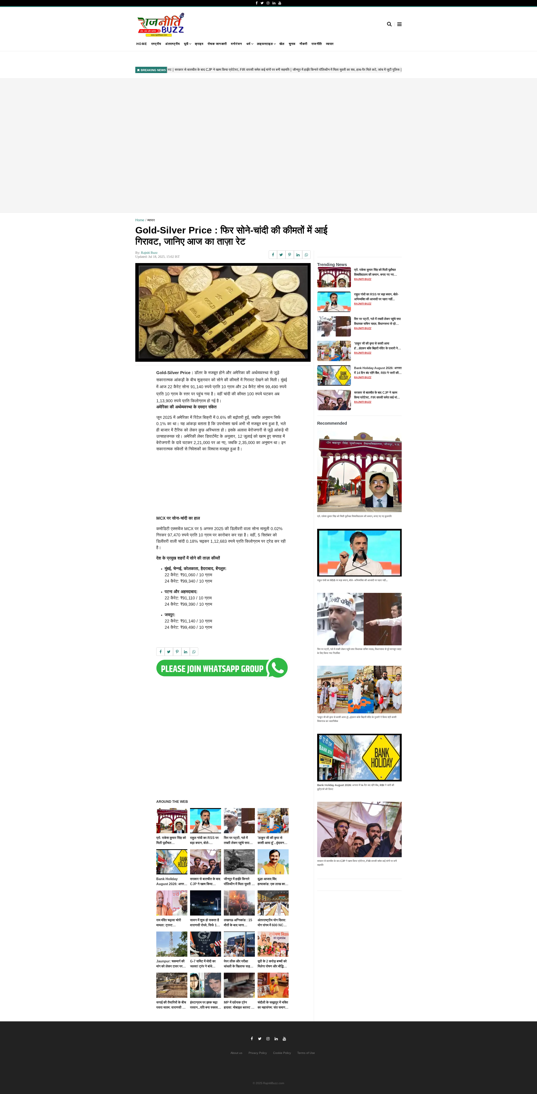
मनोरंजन (236, 44)
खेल (282, 44)
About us (236, 1053)
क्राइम (199, 44)
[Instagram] (268, 3)
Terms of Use (306, 1053)
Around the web (172, 801)
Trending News (332, 264)
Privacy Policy (258, 1053)
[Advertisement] (261, 145)
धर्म (248, 44)
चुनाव (292, 44)
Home (141, 44)
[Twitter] (262, 3)
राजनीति (317, 44)
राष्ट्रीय (156, 44)
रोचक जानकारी (217, 44)
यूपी (186, 44)
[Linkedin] (274, 3)
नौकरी (303, 44)
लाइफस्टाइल (265, 44)
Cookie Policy (282, 1053)
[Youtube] (280, 3)
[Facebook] (256, 3)
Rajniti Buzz (149, 252)
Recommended (332, 423)
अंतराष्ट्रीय (172, 44)
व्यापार (330, 44)
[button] (399, 24)
